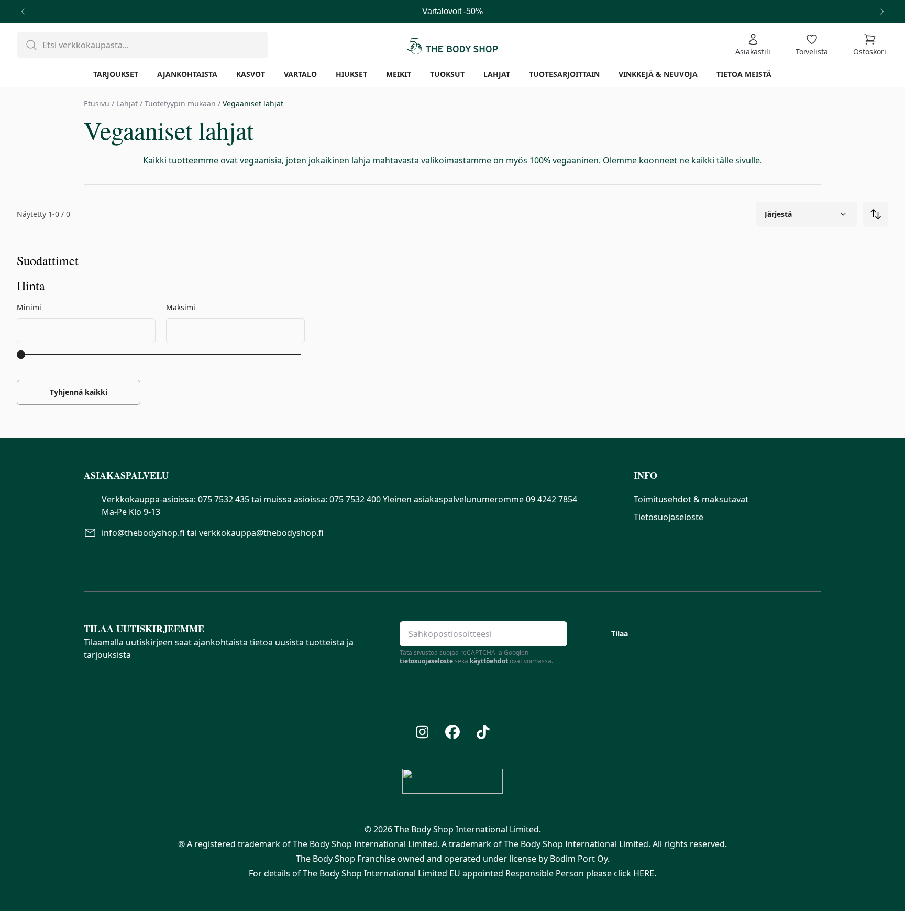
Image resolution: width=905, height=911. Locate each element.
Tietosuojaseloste (668, 517)
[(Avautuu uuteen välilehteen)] (422, 732)
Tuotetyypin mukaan (180, 103)
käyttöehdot (489, 660)
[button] (350, 475)
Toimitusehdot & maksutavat (691, 499)
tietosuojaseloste (426, 660)
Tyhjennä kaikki (78, 392)
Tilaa (619, 634)
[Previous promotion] (23, 11)
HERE (643, 873)
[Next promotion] (882, 11)
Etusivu (96, 103)
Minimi (29, 307)
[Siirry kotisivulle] (452, 45)
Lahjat (127, 103)
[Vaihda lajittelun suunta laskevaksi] (875, 214)
